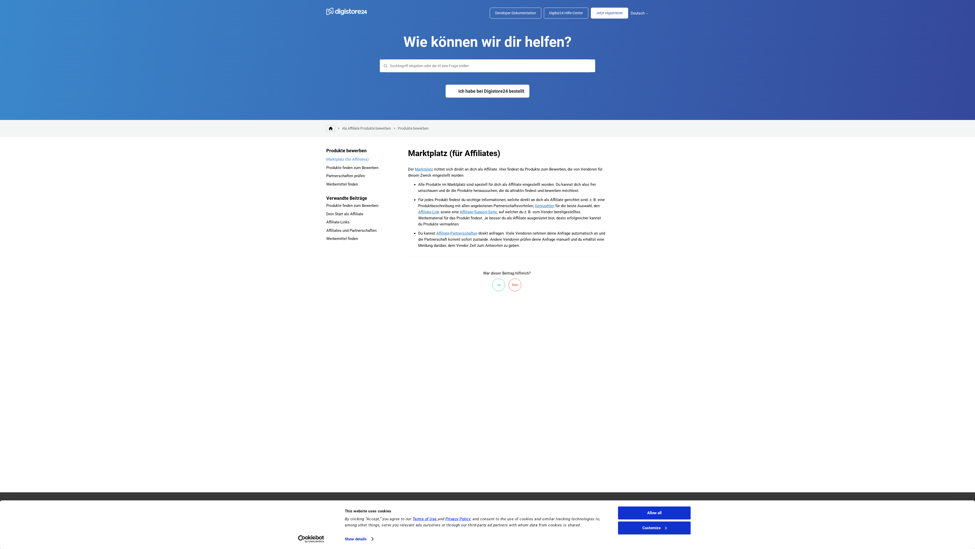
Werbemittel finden (342, 184)
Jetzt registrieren (609, 13)
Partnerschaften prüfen (345, 176)
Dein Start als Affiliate (344, 214)
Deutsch (638, 13)
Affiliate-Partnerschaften (456, 233)
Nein (515, 285)
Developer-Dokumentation (515, 13)
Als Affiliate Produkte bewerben (366, 128)
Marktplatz (424, 169)
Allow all (654, 513)
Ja (498, 285)
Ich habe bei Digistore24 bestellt (491, 91)
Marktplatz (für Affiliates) (347, 159)
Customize (651, 528)
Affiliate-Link (429, 212)
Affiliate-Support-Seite (478, 212)
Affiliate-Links (338, 222)
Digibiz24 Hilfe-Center (566, 13)
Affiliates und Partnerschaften (351, 230)
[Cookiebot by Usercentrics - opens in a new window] (311, 539)
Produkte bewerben (413, 128)
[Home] (349, 11)
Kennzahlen (544, 206)
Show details (356, 539)
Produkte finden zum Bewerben (352, 167)
